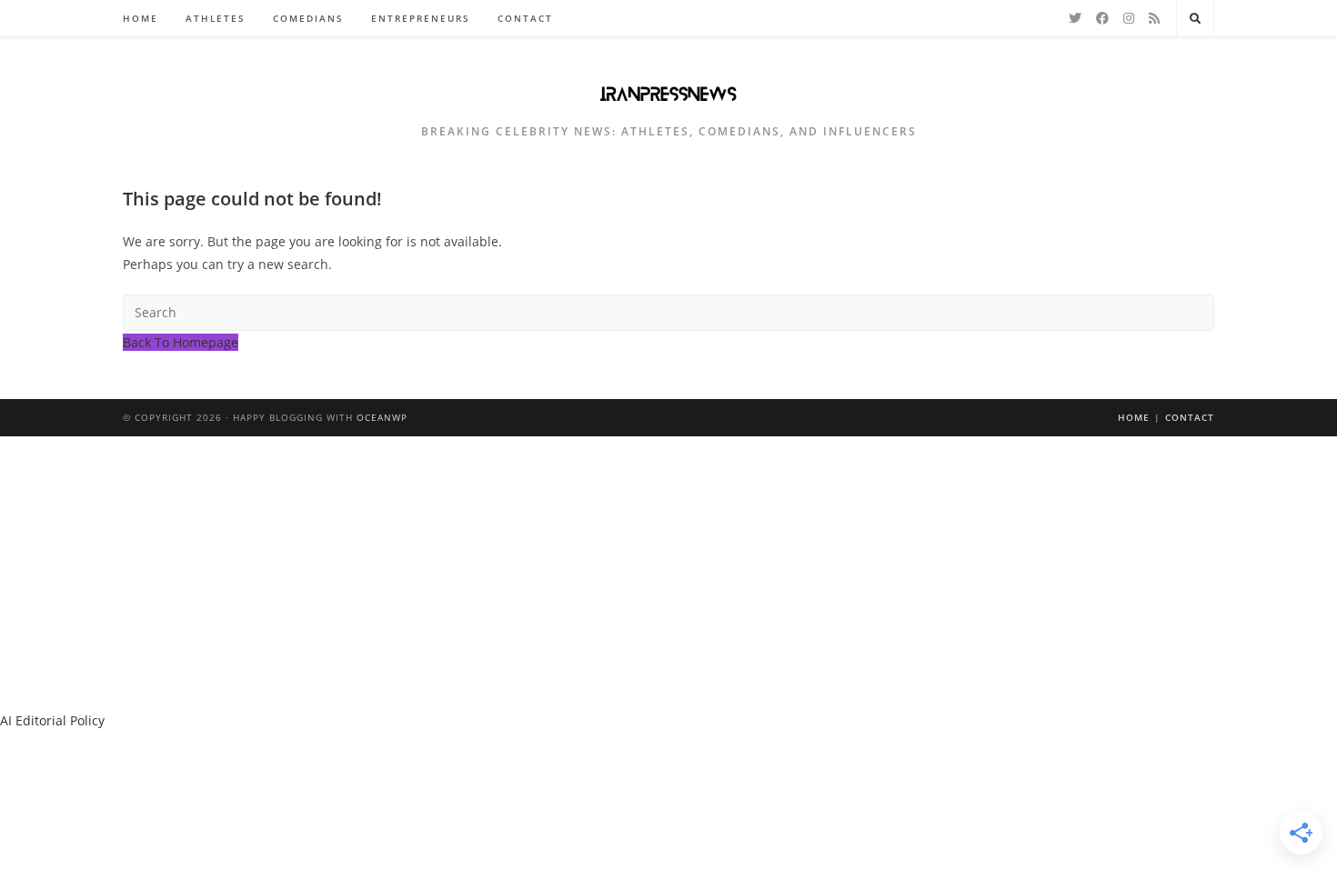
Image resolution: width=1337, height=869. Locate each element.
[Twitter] (1075, 18)
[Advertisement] (668, 572)
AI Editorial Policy (52, 720)
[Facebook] (1102, 18)
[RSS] (1154, 18)
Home (1134, 417)
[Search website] (1195, 19)
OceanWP (382, 417)
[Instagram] (1128, 18)
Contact (1189, 417)
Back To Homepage (180, 342)
